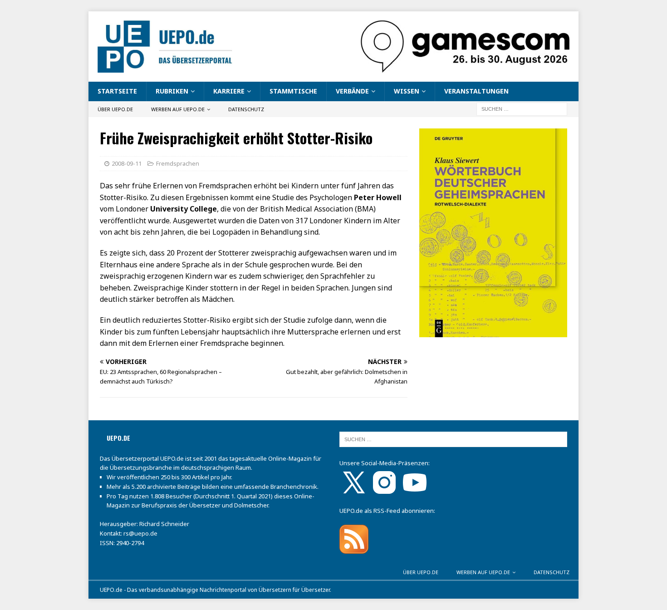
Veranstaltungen (476, 91)
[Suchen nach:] (521, 108)
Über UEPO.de (115, 109)
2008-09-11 (127, 163)
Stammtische (293, 91)
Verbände (352, 91)
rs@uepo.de (140, 533)
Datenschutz (246, 109)
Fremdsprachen (177, 163)
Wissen (406, 91)
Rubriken (172, 91)
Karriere (229, 91)
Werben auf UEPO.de (178, 109)
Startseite (117, 91)
